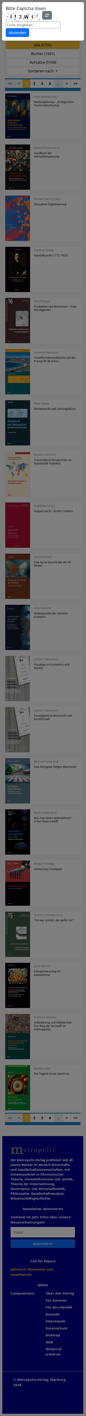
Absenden (17, 32)
